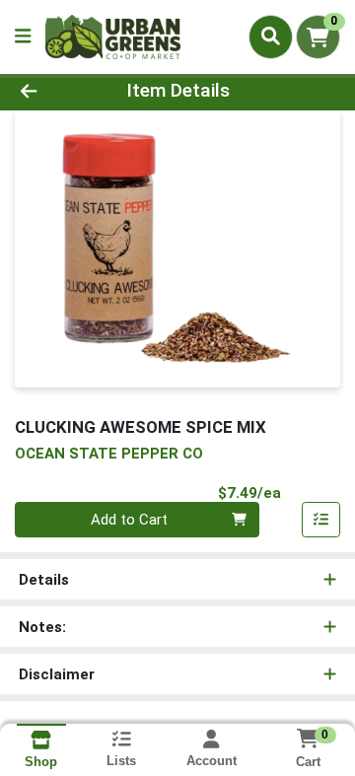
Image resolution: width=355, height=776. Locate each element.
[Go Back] (56, 91)
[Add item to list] (321, 519)
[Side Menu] (23, 37)
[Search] (270, 36)
